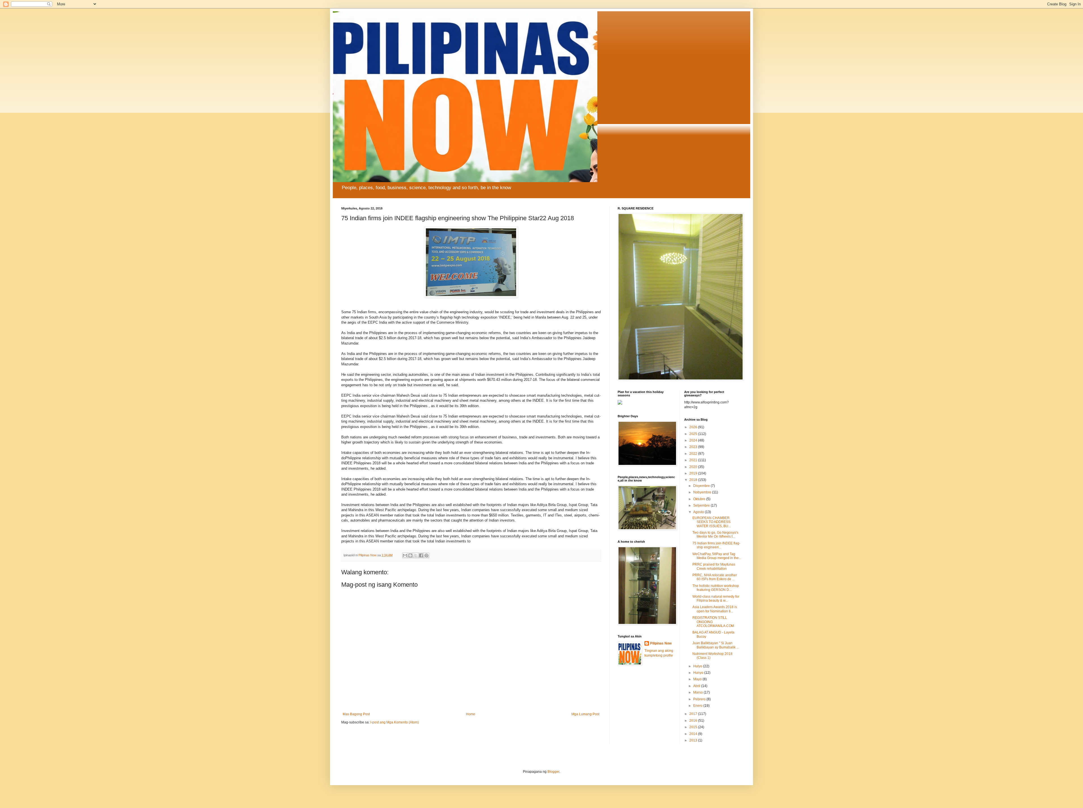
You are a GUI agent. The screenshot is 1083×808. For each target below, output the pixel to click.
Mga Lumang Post (585, 714)
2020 (693, 467)
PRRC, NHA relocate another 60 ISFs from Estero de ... (714, 577)
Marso (698, 692)
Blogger (553, 772)
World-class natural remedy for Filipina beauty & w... (715, 598)
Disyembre (702, 486)
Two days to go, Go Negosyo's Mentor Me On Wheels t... (715, 534)
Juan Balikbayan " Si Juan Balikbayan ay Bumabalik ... (715, 645)
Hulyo (698, 666)
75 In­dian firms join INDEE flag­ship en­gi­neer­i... (716, 545)
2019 (693, 473)
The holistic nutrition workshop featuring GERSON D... (715, 588)
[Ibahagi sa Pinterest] (426, 555)
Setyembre (702, 505)
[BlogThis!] (410, 555)
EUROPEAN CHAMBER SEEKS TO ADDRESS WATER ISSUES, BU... (711, 522)
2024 (693, 440)
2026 (693, 427)
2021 (693, 460)
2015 (693, 727)
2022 (693, 454)
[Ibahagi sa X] (416, 555)
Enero (698, 706)
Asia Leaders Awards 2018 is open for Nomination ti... (714, 609)
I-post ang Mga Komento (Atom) (394, 722)
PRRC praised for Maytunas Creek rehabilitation (713, 566)
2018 (693, 480)
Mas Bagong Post (356, 714)
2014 (693, 734)
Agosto (699, 512)
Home (470, 714)
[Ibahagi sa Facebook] (421, 555)
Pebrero (699, 699)
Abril (697, 686)
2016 (693, 721)
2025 (693, 434)
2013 (693, 740)
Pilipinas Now (661, 643)
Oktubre (699, 499)
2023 (693, 447)
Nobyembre (702, 492)
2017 (693, 714)
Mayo (698, 679)
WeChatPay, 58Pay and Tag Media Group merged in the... (716, 556)
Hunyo (698, 673)
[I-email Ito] (405, 555)
